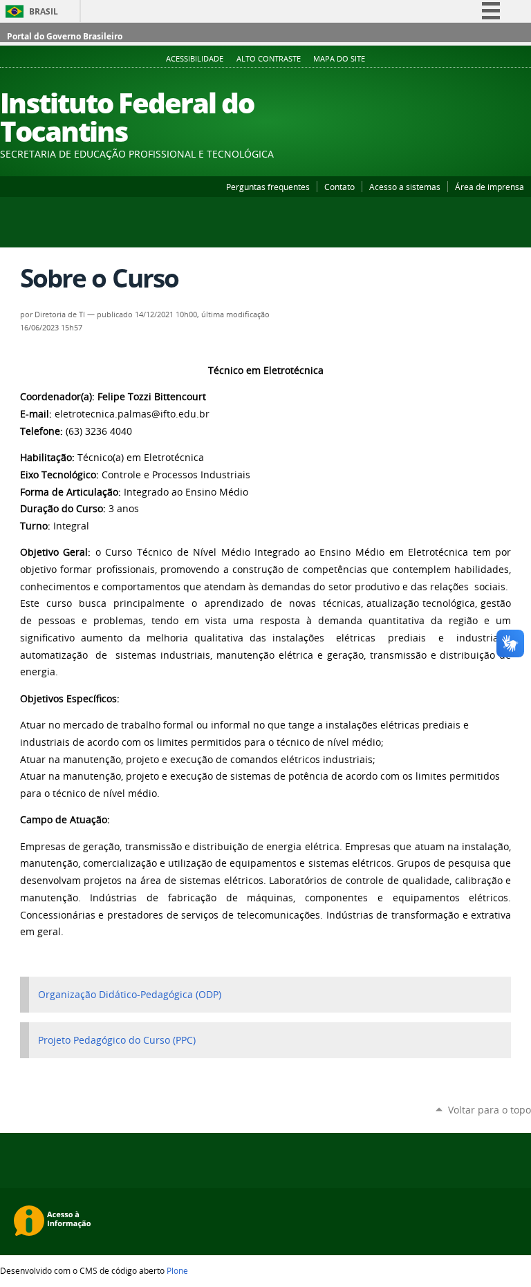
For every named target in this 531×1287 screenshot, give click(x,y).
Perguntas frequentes (268, 186)
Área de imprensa (489, 186)
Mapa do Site (339, 59)
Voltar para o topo (489, 1109)
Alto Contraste (268, 59)
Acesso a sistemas (404, 186)
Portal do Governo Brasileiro (64, 36)
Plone (177, 1270)
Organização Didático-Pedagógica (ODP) (129, 994)
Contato (339, 186)
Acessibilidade (194, 59)
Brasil (43, 11)
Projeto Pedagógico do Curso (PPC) (117, 1040)
